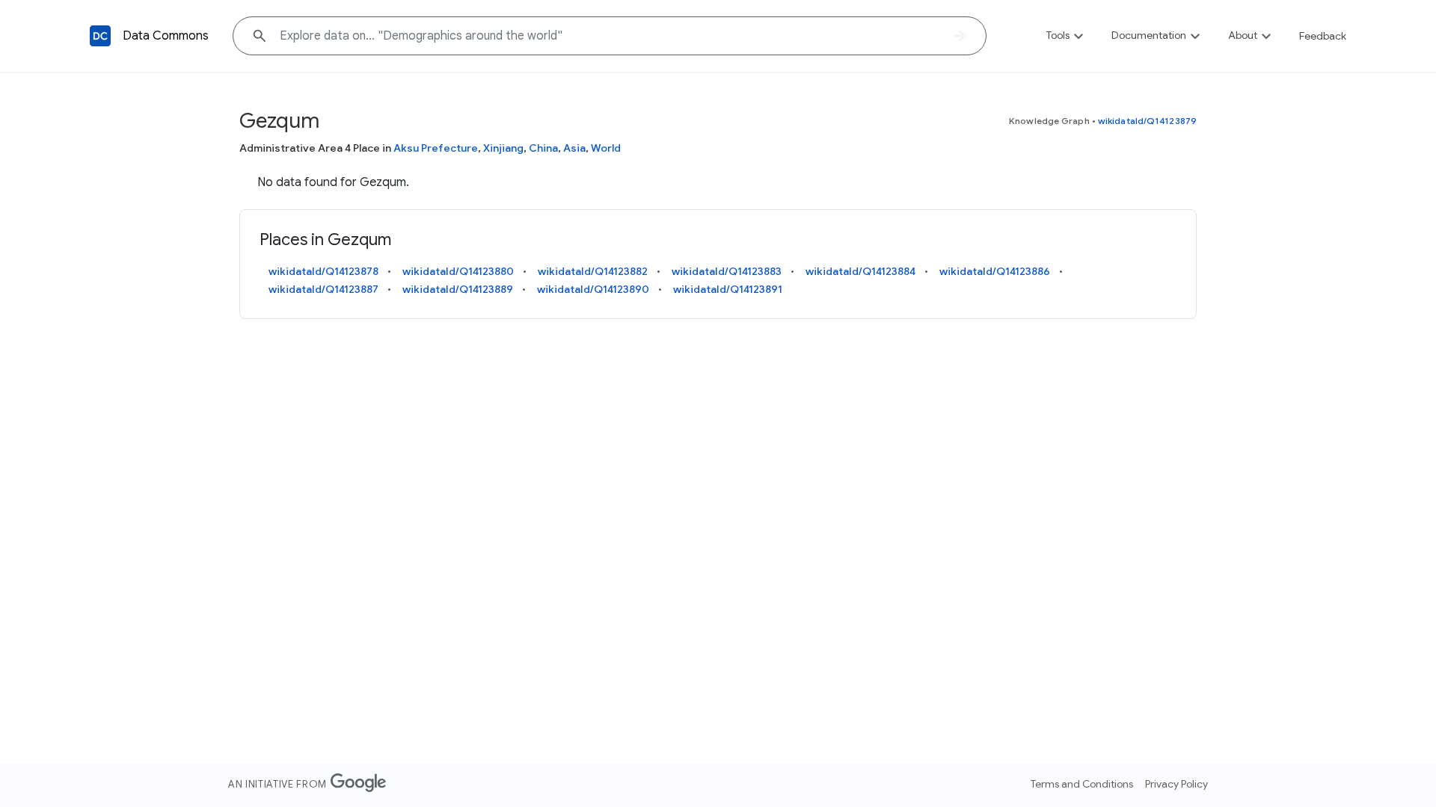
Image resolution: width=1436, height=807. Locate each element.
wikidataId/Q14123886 (994, 271)
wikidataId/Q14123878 (323, 271)
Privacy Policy (1176, 784)
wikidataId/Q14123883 (727, 271)
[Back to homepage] (100, 35)
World (606, 148)
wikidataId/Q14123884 (860, 271)
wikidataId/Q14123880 (458, 271)
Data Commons (166, 35)
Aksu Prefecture (435, 148)
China (543, 148)
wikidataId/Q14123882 (593, 271)
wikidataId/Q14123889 (457, 289)
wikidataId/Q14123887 (323, 289)
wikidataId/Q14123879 (1147, 120)
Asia (574, 148)
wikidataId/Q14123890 (593, 289)
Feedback (1322, 36)
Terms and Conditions (1082, 784)
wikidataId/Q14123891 (727, 289)
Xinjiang (503, 148)
